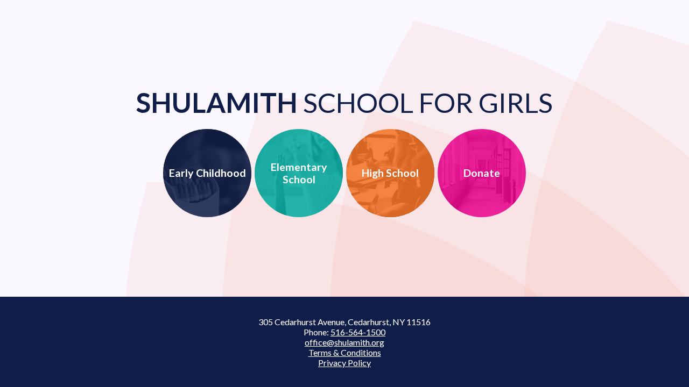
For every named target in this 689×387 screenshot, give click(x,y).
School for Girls (344, 102)
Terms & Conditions (344, 352)
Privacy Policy (344, 362)
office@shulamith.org (344, 342)
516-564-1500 (358, 332)
